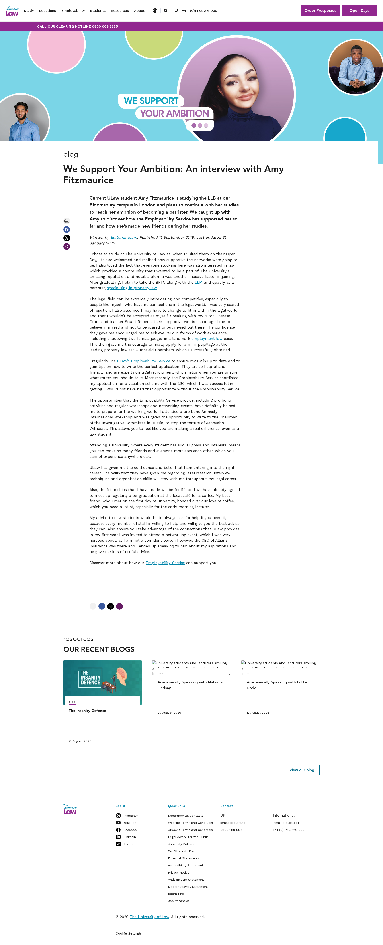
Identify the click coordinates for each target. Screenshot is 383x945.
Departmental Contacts (185, 815)
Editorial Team (123, 237)
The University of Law (149, 917)
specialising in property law (132, 288)
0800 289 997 (231, 830)
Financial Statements (184, 858)
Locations (47, 10)
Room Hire (176, 893)
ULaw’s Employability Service (143, 361)
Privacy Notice (178, 872)
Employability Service (165, 563)
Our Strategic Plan (181, 851)
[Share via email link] (66, 246)
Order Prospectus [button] (320, 10)
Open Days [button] (359, 10)
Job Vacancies (179, 901)
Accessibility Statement (185, 865)
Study (29, 10)
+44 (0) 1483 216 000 (288, 830)
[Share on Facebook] (66, 229)
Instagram (131, 815)
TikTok (128, 844)
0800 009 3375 (105, 26)
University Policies (181, 844)
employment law (207, 338)
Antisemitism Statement (186, 879)
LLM (199, 282)
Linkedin (130, 837)
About (139, 10)
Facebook (131, 830)
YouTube (130, 822)
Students (98, 10)
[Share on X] (66, 238)
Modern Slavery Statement (188, 886)
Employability (73, 10)
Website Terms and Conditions (191, 822)
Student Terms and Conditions (191, 830)
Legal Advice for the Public (188, 837)
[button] (302, 770)
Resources (120, 10)
